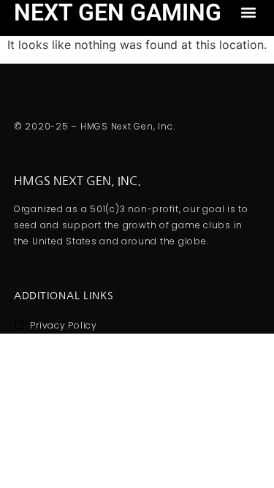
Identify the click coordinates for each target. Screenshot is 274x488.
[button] (248, 12)
